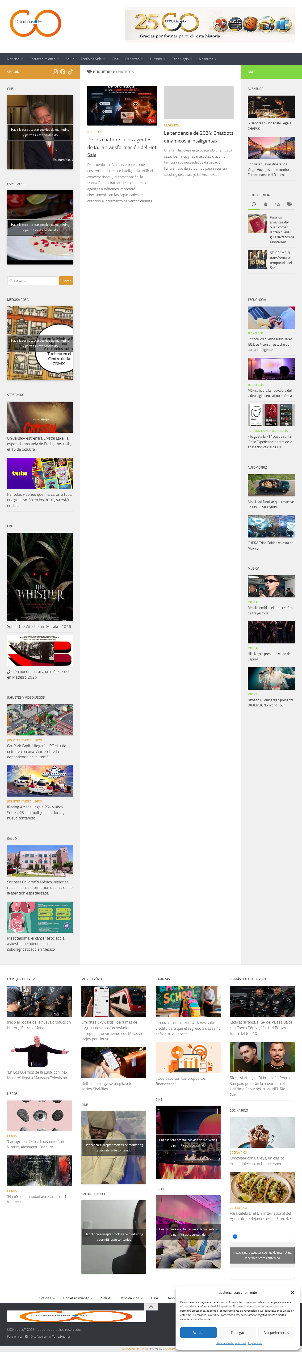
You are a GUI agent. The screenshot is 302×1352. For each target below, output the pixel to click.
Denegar (237, 1333)
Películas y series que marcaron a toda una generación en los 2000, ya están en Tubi (39, 500)
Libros (12, 1136)
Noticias (13, 59)
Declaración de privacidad (231, 1343)
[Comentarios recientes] (277, 205)
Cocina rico (238, 1152)
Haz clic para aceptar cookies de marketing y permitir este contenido (40, 132)
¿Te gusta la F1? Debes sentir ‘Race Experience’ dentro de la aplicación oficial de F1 (270, 441)
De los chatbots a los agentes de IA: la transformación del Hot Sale (122, 147)
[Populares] (265, 205)
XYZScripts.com (171, 1349)
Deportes (132, 59)
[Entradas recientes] (254, 205)
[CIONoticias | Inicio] (34, 23)
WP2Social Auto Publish (135, 1349)
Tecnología (180, 59)
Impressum (255, 1343)
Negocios (94, 132)
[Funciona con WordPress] (26, 1336)
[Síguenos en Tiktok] (70, 72)
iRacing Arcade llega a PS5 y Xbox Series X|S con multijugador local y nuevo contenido (35, 812)
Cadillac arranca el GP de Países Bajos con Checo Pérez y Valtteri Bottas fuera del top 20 (261, 1028)
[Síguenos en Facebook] (63, 72)
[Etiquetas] (289, 205)
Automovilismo (258, 430)
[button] (292, 1292)
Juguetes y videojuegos (24, 740)
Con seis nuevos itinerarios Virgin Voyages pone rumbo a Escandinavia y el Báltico (269, 169)
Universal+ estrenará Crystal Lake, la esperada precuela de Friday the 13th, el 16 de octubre (39, 444)
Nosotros (206, 59)
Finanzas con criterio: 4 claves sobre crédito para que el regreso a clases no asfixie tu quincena (188, 1028)
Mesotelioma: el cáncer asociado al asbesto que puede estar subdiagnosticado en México (36, 944)
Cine (115, 59)
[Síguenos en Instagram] (55, 72)
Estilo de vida (91, 59)
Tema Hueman (61, 1336)
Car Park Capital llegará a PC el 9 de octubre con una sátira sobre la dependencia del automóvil (36, 751)
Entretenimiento (42, 59)
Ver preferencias (276, 1333)
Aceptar (199, 1333)
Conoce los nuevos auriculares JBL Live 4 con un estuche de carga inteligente (270, 344)
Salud (70, 59)
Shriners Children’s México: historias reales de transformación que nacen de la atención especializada (40, 887)
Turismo (156, 59)
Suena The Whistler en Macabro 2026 (39, 626)
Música (253, 602)
